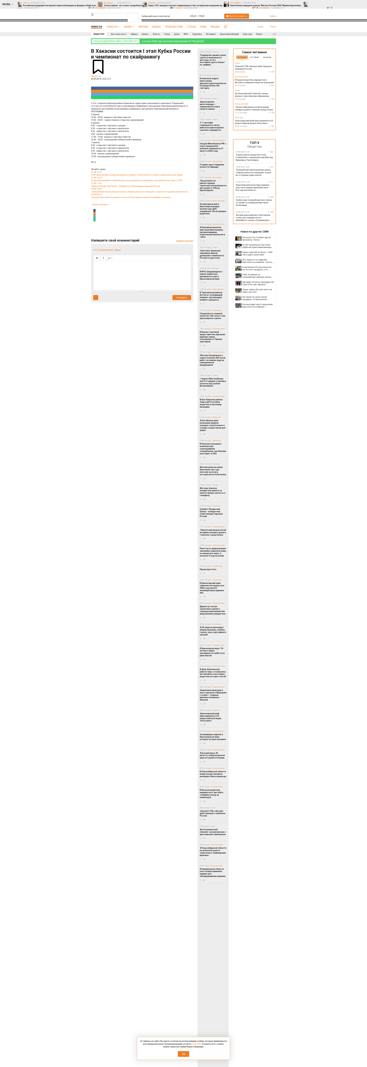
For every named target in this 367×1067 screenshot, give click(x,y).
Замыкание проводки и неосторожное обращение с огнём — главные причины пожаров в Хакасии (213, 695)
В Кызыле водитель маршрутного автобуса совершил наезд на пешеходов (211, 793)
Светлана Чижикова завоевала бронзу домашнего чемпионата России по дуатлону (212, 254)
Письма (215, 26)
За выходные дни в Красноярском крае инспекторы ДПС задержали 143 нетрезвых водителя (213, 209)
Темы (203, 26)
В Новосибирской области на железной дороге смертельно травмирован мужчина (213, 851)
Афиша (134, 34)
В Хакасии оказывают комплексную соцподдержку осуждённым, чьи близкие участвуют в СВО (213, 449)
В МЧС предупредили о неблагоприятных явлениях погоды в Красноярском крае (211, 275)
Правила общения (184, 241)
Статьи (191, 26)
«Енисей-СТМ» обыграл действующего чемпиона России (212, 813)
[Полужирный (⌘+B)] (97, 258)
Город (167, 34)
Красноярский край (229, 34)
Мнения (143, 26)
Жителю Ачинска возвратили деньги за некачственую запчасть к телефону (212, 491)
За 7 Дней (254, 57)
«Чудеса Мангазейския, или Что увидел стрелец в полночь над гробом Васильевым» (213, 382)
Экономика (216, 177)
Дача (176, 34)
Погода (215, 268)
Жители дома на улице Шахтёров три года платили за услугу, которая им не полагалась (213, 470)
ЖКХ (186, 34)
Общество (98, 34)
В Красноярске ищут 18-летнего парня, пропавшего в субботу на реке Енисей (212, 652)
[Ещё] (274, 34)
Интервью (211, 34)
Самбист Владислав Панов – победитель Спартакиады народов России (211, 512)
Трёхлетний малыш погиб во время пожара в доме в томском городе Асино (213, 532)
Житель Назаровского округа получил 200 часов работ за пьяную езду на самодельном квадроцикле (212, 360)
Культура (247, 34)
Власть (156, 34)
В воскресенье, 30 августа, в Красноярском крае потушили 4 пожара (212, 755)
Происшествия (174, 26)
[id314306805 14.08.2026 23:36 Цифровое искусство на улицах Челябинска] (357, 3)
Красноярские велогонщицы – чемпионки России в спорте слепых (210, 105)
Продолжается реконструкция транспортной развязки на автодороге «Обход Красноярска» (213, 185)
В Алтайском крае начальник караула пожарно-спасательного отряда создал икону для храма (213, 425)
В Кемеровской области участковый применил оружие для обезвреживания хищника (213, 872)
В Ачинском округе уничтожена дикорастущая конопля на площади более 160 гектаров (213, 83)
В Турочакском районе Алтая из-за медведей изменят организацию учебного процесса (211, 296)
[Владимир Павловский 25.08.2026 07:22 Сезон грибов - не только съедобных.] (317, 3)
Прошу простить (208, 569)
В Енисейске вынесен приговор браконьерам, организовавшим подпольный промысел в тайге (212, 232)
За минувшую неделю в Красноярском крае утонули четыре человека (213, 736)
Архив (260, 26)
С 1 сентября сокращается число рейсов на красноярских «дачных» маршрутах (212, 126)
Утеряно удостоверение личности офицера (212, 165)
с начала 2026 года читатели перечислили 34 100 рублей (148, 41)
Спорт (214, 98)
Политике (196, 1044)
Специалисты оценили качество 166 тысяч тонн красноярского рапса (212, 316)
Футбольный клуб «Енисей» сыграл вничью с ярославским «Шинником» (213, 832)
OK (183, 1054)
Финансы (216, 464)
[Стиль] (110, 258)
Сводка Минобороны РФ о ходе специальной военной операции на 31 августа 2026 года (213, 147)
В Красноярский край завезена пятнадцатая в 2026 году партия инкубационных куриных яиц (212, 588)
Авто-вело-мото (118, 34)
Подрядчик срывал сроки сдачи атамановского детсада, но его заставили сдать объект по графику (213, 60)
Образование (217, 289)
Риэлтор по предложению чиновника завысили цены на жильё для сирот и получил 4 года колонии (213, 552)
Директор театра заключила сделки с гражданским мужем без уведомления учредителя (213, 610)
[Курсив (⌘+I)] (103, 258)
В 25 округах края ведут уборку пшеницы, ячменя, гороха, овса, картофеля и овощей (213, 631)
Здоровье (197, 34)
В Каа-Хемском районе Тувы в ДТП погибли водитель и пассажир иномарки (211, 403)
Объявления (217, 161)
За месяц (267, 57)
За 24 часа (242, 57)
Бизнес (156, 26)
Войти (118, 250)
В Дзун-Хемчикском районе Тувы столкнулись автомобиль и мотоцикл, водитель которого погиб (213, 673)
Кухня (259, 34)
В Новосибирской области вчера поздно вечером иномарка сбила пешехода (213, 774)
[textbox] (142, 275)
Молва (128, 26)
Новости (112, 26)
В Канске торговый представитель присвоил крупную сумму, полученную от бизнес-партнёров (212, 337)
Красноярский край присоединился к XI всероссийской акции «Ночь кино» (210, 717)
